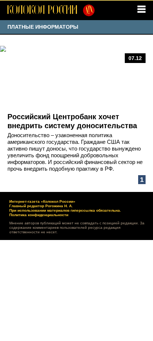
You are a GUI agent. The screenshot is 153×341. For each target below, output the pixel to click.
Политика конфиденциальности (38, 215)
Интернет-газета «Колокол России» (42, 201)
